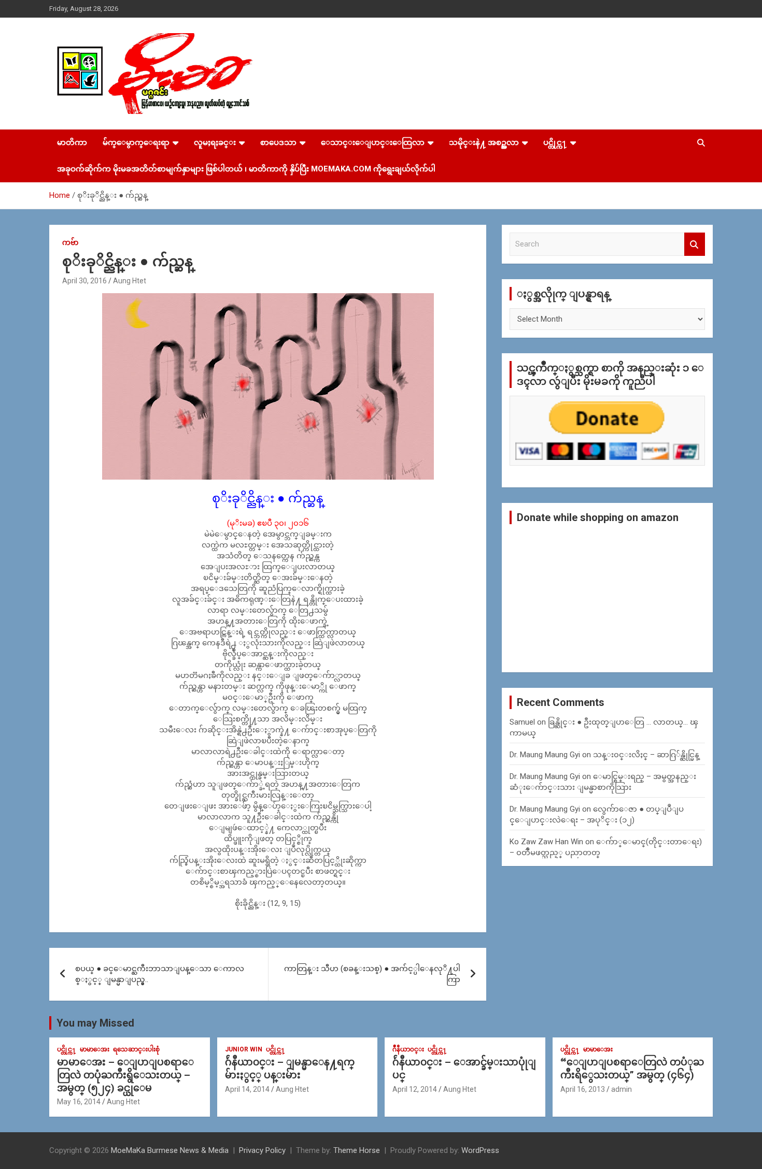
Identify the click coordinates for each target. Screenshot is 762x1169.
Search (694, 244)
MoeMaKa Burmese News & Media (170, 1150)
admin (621, 1089)
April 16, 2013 (582, 1089)
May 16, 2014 (79, 1102)
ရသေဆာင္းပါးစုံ (136, 1049)
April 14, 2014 (247, 1089)
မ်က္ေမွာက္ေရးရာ (136, 142)
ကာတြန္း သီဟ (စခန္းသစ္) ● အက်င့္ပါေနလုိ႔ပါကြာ (372, 974)
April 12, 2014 (414, 1089)
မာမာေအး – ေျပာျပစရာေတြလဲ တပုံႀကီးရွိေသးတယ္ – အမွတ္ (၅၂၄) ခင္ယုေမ (125, 1074)
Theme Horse (356, 1150)
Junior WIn (243, 1049)
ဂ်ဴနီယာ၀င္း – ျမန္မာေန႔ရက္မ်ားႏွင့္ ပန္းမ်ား (290, 1068)
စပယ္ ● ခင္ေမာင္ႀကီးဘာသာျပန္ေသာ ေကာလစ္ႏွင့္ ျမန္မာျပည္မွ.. (159, 974)
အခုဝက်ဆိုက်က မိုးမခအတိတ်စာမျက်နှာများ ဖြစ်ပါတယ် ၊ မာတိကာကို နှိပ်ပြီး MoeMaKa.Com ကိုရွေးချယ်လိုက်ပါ (246, 169)
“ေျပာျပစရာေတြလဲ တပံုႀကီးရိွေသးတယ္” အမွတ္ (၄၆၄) (632, 1068)
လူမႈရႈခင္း (215, 142)
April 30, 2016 (84, 281)
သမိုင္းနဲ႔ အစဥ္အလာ (484, 142)
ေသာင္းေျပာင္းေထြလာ (373, 142)
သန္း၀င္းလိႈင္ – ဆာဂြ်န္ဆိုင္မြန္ (646, 754)
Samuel (522, 722)
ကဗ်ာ (70, 242)
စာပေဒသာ (278, 142)
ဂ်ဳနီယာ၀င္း (408, 1049)
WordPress (480, 1150)
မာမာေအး (94, 1049)
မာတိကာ (72, 142)
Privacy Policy (262, 1150)
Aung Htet (129, 281)
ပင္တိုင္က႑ (555, 142)
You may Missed (95, 1023)
